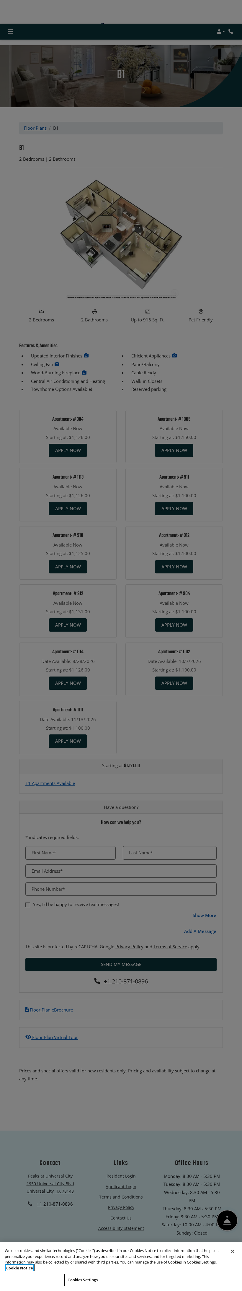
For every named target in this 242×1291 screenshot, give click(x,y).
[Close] (232, 1251)
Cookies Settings (83, 1279)
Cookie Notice (19, 1268)
